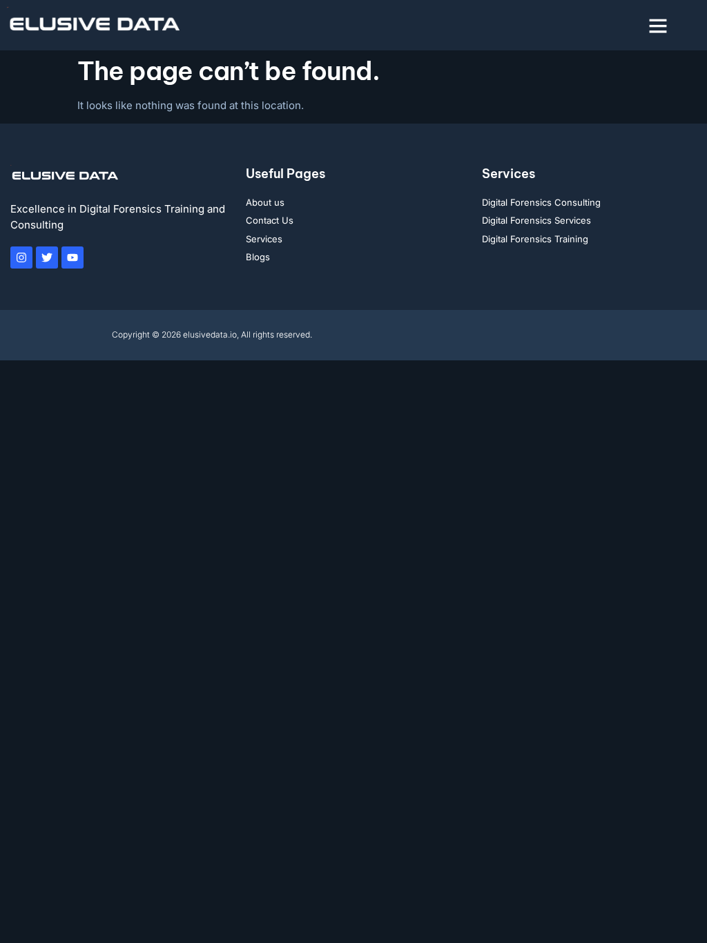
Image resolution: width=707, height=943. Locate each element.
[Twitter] (47, 257)
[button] (657, 25)
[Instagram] (21, 257)
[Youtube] (72, 257)
